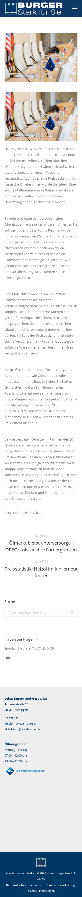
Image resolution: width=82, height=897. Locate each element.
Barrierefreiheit (16, 885)
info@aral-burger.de (26, 729)
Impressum (36, 885)
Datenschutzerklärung (60, 885)
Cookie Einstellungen (41, 891)
